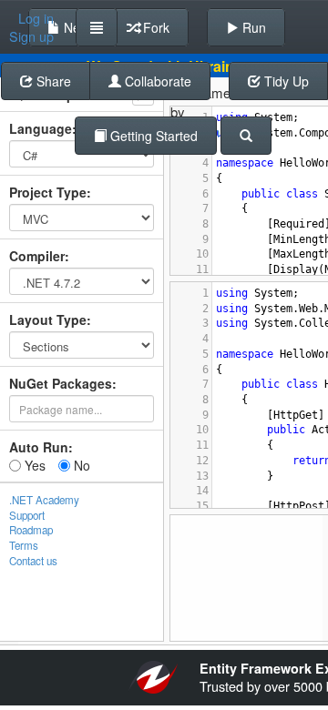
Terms (23, 545)
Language (40, 128)
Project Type (48, 192)
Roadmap (31, 529)
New (74, 27)
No (80, 465)
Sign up (31, 36)
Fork (154, 27)
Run (252, 27)
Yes (33, 465)
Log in (36, 18)
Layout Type (48, 319)
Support (27, 515)
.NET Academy (44, 499)
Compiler (37, 256)
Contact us (33, 560)
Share (52, 81)
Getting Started (152, 136)
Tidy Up (285, 81)
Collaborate (156, 81)
